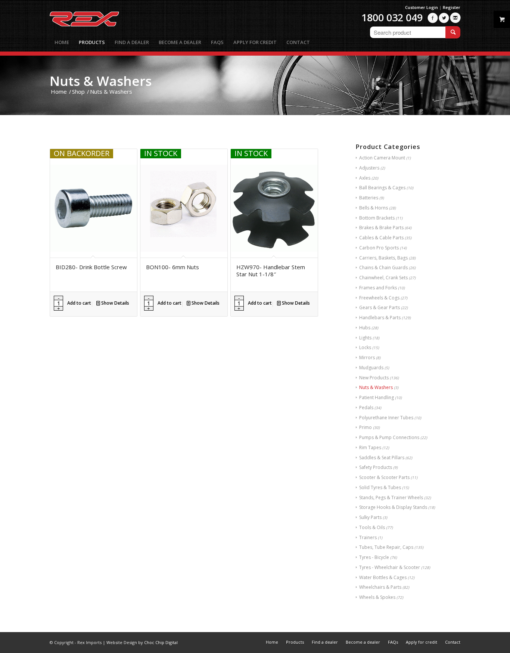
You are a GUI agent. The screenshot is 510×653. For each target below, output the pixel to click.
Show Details (114, 303)
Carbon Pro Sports (379, 248)
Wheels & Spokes (377, 597)
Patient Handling (376, 397)
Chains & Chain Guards (383, 267)
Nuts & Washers (376, 387)
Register (451, 7)
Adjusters (369, 168)
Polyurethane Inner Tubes (386, 417)
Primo (365, 427)
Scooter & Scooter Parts (384, 477)
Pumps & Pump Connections (389, 437)
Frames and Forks (378, 287)
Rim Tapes (370, 447)
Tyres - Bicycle (374, 557)
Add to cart (79, 303)
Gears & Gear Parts (379, 307)
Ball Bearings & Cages (382, 187)
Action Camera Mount (382, 158)
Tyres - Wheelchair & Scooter (389, 567)
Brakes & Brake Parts (381, 227)
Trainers (368, 537)
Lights (365, 338)
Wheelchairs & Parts (380, 587)
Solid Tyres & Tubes (380, 487)
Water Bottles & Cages (383, 577)
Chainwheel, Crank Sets (383, 277)
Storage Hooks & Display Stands (393, 507)
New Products (374, 377)
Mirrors (367, 357)
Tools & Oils (372, 527)
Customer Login (421, 7)
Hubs (364, 327)
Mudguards (371, 367)
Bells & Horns (373, 208)
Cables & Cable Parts (381, 237)
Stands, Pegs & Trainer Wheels (391, 497)
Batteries (368, 198)
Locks (365, 347)
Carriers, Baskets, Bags (383, 258)
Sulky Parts (370, 517)
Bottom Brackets (377, 218)
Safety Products (375, 467)
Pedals (366, 407)
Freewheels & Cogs (379, 298)
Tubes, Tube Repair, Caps (386, 547)
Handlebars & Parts (380, 317)
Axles (364, 178)
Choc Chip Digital (161, 642)
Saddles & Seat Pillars (381, 457)
